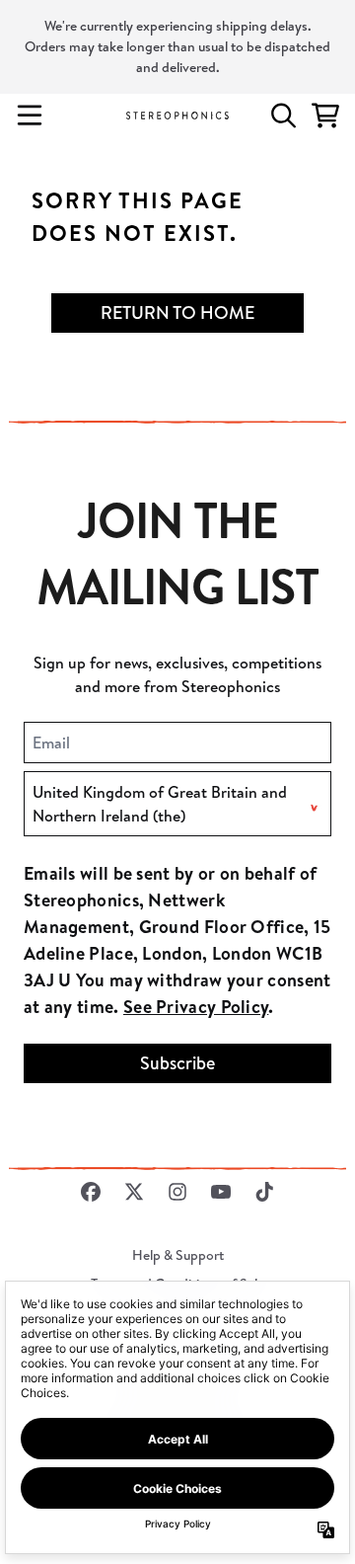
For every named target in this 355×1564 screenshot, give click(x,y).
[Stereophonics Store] (177, 115)
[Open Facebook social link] (90, 1191)
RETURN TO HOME (177, 312)
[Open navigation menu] (29, 115)
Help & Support (178, 1255)
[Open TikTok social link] (264, 1191)
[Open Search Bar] (282, 115)
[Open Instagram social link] (177, 1191)
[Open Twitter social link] (134, 1191)
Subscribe (177, 1063)
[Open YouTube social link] (221, 1191)
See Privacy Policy (195, 1006)
